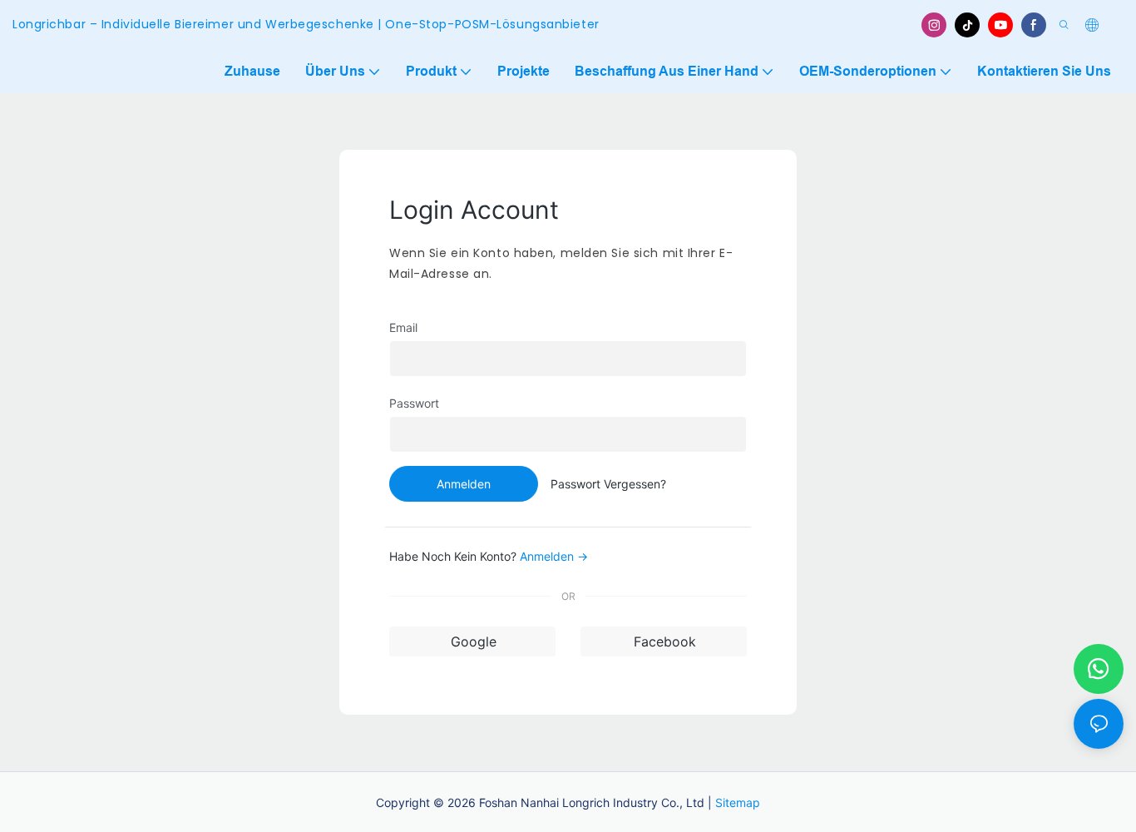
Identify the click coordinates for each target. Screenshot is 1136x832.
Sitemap (737, 802)
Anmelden (464, 484)
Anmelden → (554, 556)
